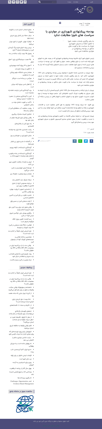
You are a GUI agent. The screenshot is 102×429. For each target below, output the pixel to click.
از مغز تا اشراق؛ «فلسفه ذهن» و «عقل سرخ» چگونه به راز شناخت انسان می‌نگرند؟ (22, 319)
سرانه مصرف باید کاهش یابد (21, 180)
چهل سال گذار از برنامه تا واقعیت (20, 368)
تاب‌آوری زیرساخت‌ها (24, 378)
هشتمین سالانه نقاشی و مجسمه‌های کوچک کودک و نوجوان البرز (22, 239)
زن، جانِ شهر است (25, 359)
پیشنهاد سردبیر (26, 267)
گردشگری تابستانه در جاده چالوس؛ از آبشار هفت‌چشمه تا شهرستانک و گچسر (21, 156)
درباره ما (69, 2)
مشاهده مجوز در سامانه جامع (21, 391)
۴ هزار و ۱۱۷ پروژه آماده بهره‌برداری (20, 65)
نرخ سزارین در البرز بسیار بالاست (20, 260)
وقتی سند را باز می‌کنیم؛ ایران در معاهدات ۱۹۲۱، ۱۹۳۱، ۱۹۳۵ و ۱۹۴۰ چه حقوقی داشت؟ (21, 248)
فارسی (91, 2)
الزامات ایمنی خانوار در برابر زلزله (21, 355)
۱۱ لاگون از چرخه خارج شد (23, 69)
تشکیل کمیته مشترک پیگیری (21, 114)
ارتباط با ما (76, 2)
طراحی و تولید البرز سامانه (51, 426)
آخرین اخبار (28, 24)
